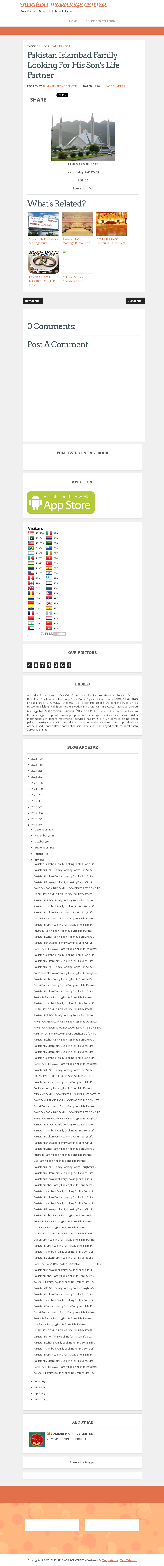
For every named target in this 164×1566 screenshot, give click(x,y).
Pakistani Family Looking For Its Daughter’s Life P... (64, 924)
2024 (34, 770)
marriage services (100, 715)
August (39, 853)
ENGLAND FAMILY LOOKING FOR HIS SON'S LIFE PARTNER (67, 1094)
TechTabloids (128, 1560)
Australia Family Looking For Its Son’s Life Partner (63, 930)
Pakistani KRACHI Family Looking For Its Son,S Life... (64, 870)
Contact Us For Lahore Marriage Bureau (98, 695)
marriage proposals (74, 715)
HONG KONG (52, 702)
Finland (31, 702)
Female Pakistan (126, 699)
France (40, 702)
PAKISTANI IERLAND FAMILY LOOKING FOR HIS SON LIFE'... (67, 1100)
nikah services (111, 718)
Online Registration (100, 21)
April (38, 1393)
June (38, 1381)
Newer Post (33, 301)
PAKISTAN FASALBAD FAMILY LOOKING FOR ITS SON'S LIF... (68, 888)
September (42, 847)
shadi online (67, 726)
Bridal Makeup (48, 695)
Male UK (88, 706)
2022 (34, 783)
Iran (131, 702)
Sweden (133, 711)
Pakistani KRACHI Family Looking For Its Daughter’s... (65, 1167)
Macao (31, 706)
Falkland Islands (104, 699)
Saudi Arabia (101, 711)
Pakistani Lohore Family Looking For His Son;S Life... (64, 1342)
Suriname (122, 711)
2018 (34, 807)
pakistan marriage (37, 722)
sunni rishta (96, 726)
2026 (34, 758)
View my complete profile (67, 1439)
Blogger (89, 1462)
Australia (32, 695)
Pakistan (83, 711)
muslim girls (94, 718)
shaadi (39, 726)
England (91, 699)
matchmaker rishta (126, 715)
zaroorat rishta (128, 726)
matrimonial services (72, 719)
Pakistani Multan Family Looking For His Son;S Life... (64, 876)
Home (73, 21)
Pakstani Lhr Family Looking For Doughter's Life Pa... (65, 1033)
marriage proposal (45, 715)
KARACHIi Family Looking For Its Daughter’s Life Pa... (64, 1282)
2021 (34, 789)
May (37, 1387)
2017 (34, 813)
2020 (34, 795)
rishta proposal (120, 722)
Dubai (82, 699)
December (41, 829)
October (40, 841)
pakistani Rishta (57, 722)
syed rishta (112, 726)
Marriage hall (35, 711)
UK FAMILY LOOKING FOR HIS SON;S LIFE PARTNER (63, 894)
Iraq (136, 702)
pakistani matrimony (79, 722)
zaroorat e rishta (37, 729)
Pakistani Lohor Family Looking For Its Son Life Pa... (64, 936)
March (39, 1399)
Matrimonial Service (59, 711)
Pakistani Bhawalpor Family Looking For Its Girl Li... (64, 882)
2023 (34, 776)
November (41, 835)
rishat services (101, 722)
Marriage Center (105, 706)
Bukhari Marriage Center (60, 86)
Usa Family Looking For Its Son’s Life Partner (60, 1160)
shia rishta (82, 726)
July (37, 860)
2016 (34, 819)
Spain (113, 711)
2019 (34, 801)
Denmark (132, 695)
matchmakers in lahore (42, 719)
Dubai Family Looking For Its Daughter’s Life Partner (64, 918)
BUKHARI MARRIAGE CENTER (63, 4)
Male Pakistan (62, 46)
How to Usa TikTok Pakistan (75, 702)
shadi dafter (51, 726)
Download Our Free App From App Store (52, 699)
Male (38, 706)
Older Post (135, 301)
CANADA (64, 695)
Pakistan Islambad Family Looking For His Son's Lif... (65, 864)
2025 (34, 764)
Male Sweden (73, 706)
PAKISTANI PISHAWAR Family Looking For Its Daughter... (66, 949)
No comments (115, 86)
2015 (34, 825)
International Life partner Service (109, 702)
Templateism (110, 1560)
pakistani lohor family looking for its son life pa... (63, 1336)
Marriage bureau (127, 706)
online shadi (130, 719)
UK (29, 715)
